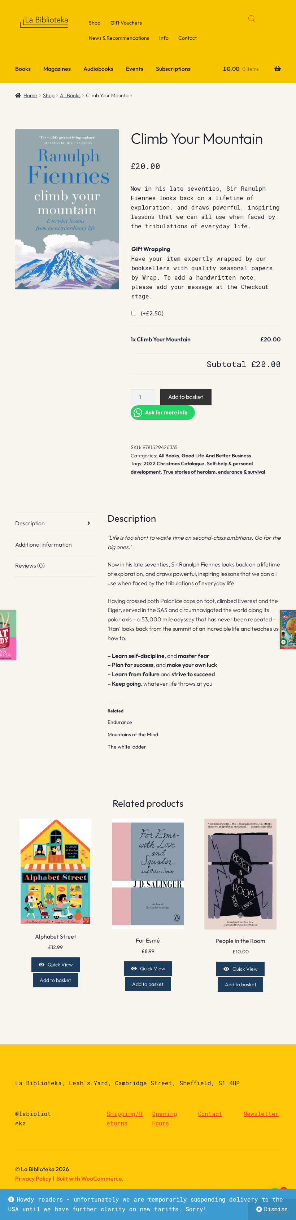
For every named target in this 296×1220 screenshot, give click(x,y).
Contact (187, 38)
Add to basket (185, 396)
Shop (94, 23)
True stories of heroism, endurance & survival (214, 472)
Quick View (60, 964)
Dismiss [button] (276, 1209)
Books (23, 68)
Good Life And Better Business (216, 455)
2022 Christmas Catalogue (174, 463)
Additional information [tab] (43, 544)
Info (164, 38)
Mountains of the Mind (133, 734)
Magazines (57, 68)
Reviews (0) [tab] (30, 565)
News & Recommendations (119, 38)
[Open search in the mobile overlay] (252, 18)
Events (134, 68)
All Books (70, 95)
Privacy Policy (33, 1178)
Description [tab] (30, 523)
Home (30, 95)
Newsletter (261, 1113)
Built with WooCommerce (89, 1178)
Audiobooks (98, 68)
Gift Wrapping (150, 249)
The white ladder (127, 746)
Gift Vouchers (126, 23)
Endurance (120, 722)
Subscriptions (173, 68)
